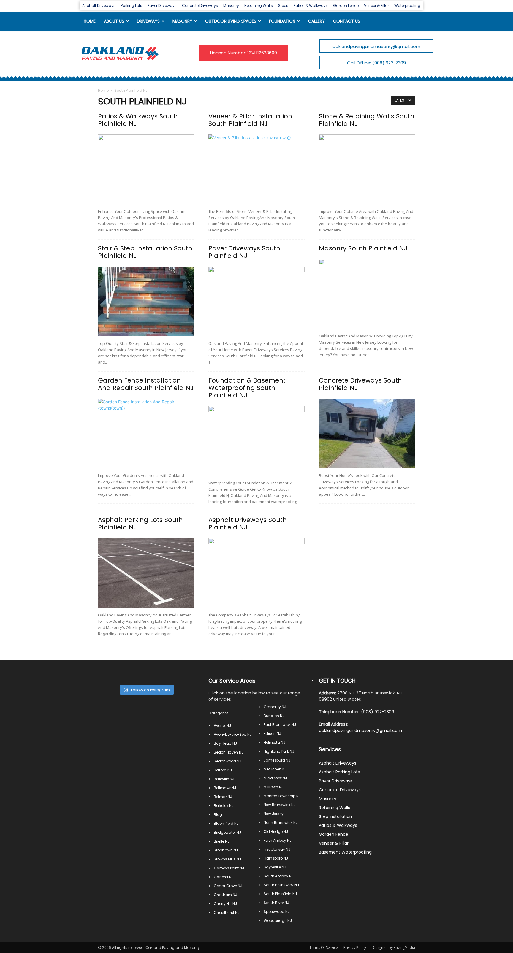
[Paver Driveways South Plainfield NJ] (256, 301)
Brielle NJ (221, 841)
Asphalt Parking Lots (339, 772)
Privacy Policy (354, 947)
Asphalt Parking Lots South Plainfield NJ (140, 524)
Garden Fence (333, 834)
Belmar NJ (223, 796)
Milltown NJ (274, 786)
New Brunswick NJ (280, 804)
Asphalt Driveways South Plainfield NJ (247, 524)
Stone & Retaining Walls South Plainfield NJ (366, 120)
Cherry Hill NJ (225, 903)
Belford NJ (223, 770)
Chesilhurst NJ (227, 912)
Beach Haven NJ (228, 752)
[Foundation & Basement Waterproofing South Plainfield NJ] (256, 441)
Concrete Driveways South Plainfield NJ (360, 384)
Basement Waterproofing (345, 852)
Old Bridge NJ (276, 831)
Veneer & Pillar (334, 843)
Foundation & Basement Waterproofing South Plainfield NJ (247, 387)
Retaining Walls (334, 808)
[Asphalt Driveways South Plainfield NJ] (256, 573)
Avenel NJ (222, 725)
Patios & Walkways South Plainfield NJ (138, 120)
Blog (218, 814)
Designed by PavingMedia (393, 947)
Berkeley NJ (224, 805)
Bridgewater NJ (227, 832)
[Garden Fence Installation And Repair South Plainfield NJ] (146, 433)
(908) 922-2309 (377, 712)
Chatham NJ (225, 894)
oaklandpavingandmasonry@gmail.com (360, 730)
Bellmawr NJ (225, 787)
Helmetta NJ (274, 742)
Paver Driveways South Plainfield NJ (244, 252)
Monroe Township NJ (282, 795)
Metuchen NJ (275, 769)
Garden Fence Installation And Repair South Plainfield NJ (146, 384)
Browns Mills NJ (227, 859)
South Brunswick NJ (281, 884)
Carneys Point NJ (229, 867)
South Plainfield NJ (280, 893)
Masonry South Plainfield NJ (363, 248)
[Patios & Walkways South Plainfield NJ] (146, 169)
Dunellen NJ (274, 715)
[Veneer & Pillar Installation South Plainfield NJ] (256, 169)
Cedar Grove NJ (228, 885)
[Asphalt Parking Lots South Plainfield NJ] (146, 573)
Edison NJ (272, 733)
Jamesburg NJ (277, 760)
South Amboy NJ (279, 876)
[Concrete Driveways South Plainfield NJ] (367, 433)
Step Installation (335, 816)
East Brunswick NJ (280, 724)
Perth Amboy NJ (278, 840)
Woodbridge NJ (278, 920)
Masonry (327, 799)
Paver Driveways (335, 781)
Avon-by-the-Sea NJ (233, 734)
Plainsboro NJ (276, 858)
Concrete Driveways (340, 790)
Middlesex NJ (275, 778)
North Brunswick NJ (281, 822)
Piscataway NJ (277, 849)
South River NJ (276, 902)
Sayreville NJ (275, 867)
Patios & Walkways (338, 825)
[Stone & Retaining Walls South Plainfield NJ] (367, 169)
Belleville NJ (224, 778)
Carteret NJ (224, 876)
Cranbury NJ (275, 706)
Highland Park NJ (279, 751)
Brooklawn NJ (226, 850)
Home (103, 90)
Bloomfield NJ (226, 823)
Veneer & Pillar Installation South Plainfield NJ (250, 120)
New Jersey (274, 813)
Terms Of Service (323, 947)
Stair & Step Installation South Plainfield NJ (145, 252)
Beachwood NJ (227, 761)
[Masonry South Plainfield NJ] (367, 294)
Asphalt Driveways (337, 763)
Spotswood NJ (277, 911)
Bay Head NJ (225, 743)
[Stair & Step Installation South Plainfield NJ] (146, 301)
